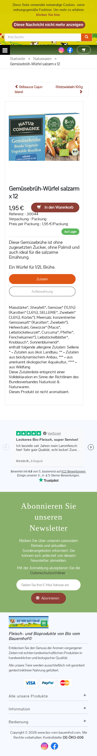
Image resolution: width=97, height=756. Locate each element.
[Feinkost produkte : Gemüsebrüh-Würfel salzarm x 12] (44, 140)
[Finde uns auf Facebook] (54, 746)
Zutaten (42, 279)
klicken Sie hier (48, 15)
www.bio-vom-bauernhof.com (59, 732)
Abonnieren (50, 598)
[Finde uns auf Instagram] (44, 746)
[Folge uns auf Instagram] (61, 49)
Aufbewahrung (42, 291)
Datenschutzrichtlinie (48, 572)
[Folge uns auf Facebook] (70, 49)
